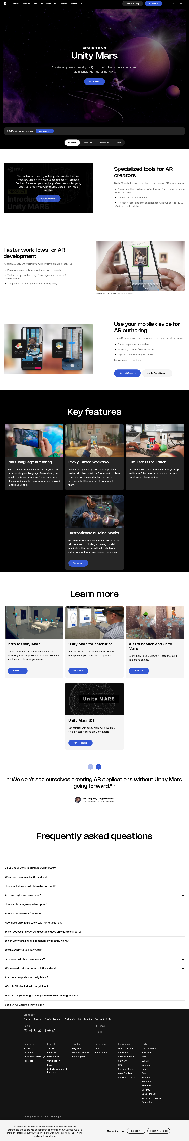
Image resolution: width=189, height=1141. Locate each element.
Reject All (136, 1131)
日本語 (48, 1019)
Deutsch (38, 1019)
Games (16, 3)
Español (88, 1019)
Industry (26, 3)
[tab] (72, 142)
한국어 (109, 1019)
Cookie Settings (115, 1131)
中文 (80, 1019)
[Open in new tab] (43, 1057)
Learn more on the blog (127, 360)
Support (73, 3)
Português (70, 1019)
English (27, 1019)
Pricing (83, 3)
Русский (99, 1019)
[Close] (176, 1131)
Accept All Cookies (158, 1131)
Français (57, 1019)
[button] (132, 3)
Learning (63, 3)
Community (51, 3)
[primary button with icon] (90, 767)
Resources (38, 3)
